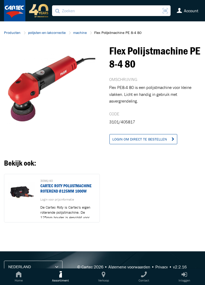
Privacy (161, 267)
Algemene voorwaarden (129, 267)
